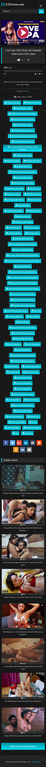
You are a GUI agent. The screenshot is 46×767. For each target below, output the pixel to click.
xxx (16, 433)
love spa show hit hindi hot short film (23, 277)
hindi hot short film (23, 166)
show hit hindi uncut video (23, 333)
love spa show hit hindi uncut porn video (23, 288)
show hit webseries (15, 416)
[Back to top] (38, 760)
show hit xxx (34, 416)
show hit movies (14, 344)
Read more (22, 91)
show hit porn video (32, 366)
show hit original (33, 344)
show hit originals (23, 350)
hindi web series (14, 233)
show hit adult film (15, 316)
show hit (37, 311)
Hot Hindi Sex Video (23, 108)
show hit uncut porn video (23, 394)
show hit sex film (31, 372)
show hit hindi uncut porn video (23, 327)
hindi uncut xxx (32, 227)
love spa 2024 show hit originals (23, 244)
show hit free (23, 322)
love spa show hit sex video (23, 300)
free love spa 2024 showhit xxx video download (23, 148)
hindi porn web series (15, 199)
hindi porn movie (13, 194)
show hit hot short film (23, 338)
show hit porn (13, 366)
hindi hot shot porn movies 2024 (24, 172)
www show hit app (33, 427)
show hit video (14, 400)
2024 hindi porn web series (23, 119)
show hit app (33, 316)
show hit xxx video (18, 422)
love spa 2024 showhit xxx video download (23, 261)
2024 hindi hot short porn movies (23, 113)
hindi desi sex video (23, 155)
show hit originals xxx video (23, 361)
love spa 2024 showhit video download (23, 255)
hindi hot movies (13, 161)
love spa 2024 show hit (23, 238)
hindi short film (34, 211)
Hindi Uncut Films (33, 102)
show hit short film (23, 388)
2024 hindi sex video (23, 125)
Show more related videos (23, 746)
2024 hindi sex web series (23, 130)
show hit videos (32, 400)
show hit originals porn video (23, 355)
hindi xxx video (33, 233)
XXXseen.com (14, 4)
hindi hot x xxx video (15, 188)
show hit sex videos (23, 383)
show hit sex (13, 372)
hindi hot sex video (33, 161)
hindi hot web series (23, 177)
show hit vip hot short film (23, 405)
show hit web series (23, 411)
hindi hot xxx (34, 188)
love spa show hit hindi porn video (23, 283)
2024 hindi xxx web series (23, 141)
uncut (34, 422)
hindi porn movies (33, 194)
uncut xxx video (13, 427)
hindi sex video (23, 205)
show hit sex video (23, 377)
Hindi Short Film (13, 102)
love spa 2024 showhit (23, 250)
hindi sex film (35, 199)
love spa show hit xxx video (23, 305)
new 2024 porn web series (17, 311)
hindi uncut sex (14, 227)
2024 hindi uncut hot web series (23, 136)
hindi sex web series (14, 211)
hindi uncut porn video (23, 222)
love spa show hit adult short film (23, 272)
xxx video (28, 433)
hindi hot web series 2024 (23, 183)
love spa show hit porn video (23, 294)
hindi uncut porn (23, 216)
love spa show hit (23, 266)
